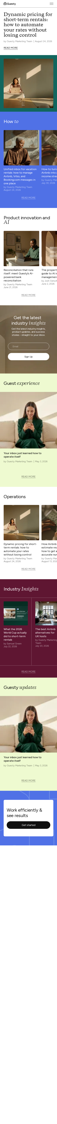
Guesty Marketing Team (19, 41)
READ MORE (11, 47)
